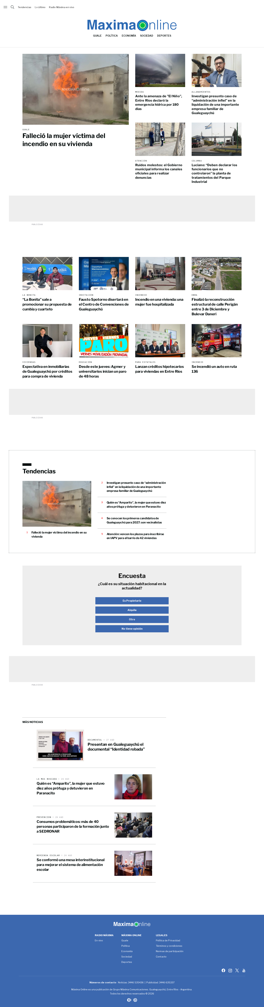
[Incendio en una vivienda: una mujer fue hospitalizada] (160, 273)
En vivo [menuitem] (99, 940)
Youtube (244, 970)
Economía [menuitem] (129, 35)
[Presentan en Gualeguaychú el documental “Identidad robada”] (60, 745)
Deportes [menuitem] (164, 35)
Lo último (40, 7)
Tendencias (24, 7)
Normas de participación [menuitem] (169, 951)
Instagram (230, 970)
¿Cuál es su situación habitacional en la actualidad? (132, 586)
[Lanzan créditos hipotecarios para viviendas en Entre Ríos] (160, 340)
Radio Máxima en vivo (61, 7)
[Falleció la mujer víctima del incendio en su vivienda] (75, 89)
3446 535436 (136, 982)
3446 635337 (167, 982)
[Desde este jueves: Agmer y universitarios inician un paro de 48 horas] (104, 340)
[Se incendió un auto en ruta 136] (217, 340)
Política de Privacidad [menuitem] (168, 940)
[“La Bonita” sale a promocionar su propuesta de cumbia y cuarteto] (47, 273)
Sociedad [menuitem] (146, 35)
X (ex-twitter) (237, 970)
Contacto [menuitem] (161, 957)
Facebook (224, 970)
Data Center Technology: (135, 1000)
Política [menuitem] (112, 35)
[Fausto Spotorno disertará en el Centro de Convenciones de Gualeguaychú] (104, 273)
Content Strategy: (129, 1000)
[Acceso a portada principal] (131, 7)
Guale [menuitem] (97, 35)
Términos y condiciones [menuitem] (169, 946)
